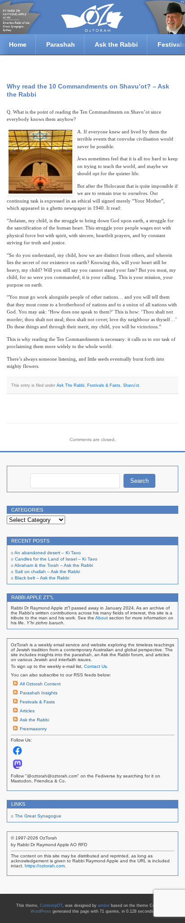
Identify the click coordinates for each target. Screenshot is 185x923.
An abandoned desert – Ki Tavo (47, 552)
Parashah (60, 44)
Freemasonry (33, 728)
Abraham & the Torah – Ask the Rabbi (53, 565)
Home (17, 44)
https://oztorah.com (45, 865)
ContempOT (51, 905)
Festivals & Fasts (103, 385)
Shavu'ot (131, 385)
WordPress (41, 911)
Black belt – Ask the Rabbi (42, 577)
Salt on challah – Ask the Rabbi (47, 571)
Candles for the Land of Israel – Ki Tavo (56, 558)
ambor (104, 905)
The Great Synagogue (38, 815)
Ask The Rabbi (70, 385)
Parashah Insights (38, 692)
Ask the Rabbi (116, 44)
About (101, 617)
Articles (27, 710)
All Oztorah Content (40, 683)
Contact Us (95, 666)
